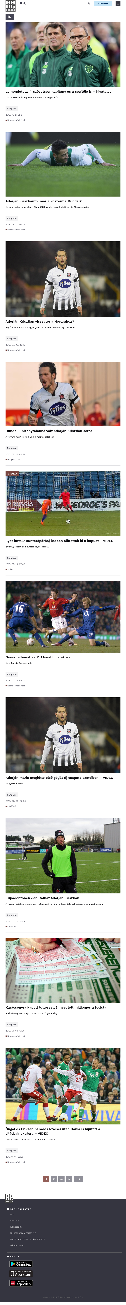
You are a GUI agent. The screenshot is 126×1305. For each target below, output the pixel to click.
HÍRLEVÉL (14, 1221)
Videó (10, 569)
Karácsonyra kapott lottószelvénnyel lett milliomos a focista (56, 1007)
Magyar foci (13, 459)
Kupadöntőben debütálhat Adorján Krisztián (42, 898)
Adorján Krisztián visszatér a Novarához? (40, 321)
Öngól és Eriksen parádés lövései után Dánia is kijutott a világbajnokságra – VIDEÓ (53, 1131)
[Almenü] (23, 3)
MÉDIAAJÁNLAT (17, 1245)
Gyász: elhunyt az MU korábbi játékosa (38, 657)
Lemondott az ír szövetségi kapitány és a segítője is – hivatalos (58, 91)
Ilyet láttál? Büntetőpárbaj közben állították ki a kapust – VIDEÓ (59, 541)
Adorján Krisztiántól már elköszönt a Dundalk (44, 201)
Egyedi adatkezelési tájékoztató (27, 1239)
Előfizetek (103, 3)
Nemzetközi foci (16, 120)
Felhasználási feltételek (23, 1233)
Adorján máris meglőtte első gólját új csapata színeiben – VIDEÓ (59, 778)
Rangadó (11, 108)
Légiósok (12, 806)
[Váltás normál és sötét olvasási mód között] (89, 3)
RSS (12, 1215)
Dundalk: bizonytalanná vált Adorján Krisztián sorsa (49, 431)
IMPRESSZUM (16, 1227)
